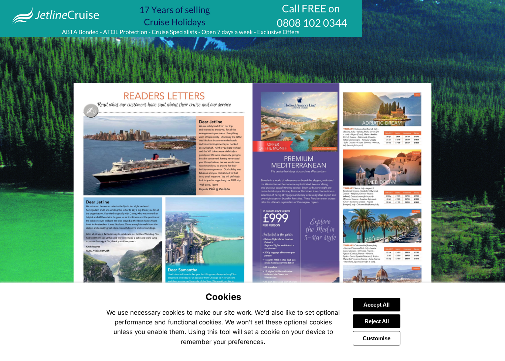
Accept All (376, 304)
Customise (376, 338)
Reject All (377, 321)
